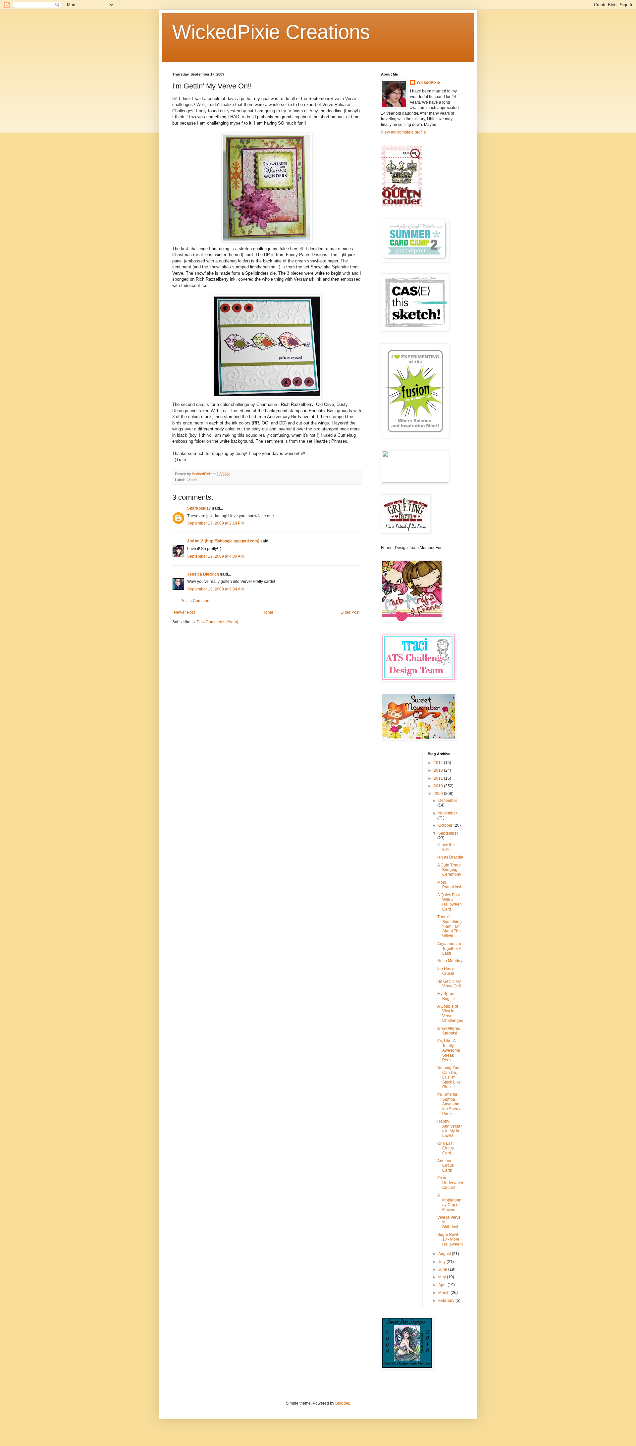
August (445, 1253)
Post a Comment (195, 600)
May (442, 1277)
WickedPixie (428, 82)
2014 (439, 762)
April (443, 1285)
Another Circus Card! (445, 1165)
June (443, 1269)
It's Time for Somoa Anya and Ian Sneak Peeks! (448, 1104)
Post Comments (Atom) (217, 622)
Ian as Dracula (450, 857)
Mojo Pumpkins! (449, 884)
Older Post (350, 612)
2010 (439, 786)
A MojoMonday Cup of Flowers (449, 1202)
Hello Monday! (450, 961)
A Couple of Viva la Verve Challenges (450, 1013)
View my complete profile (403, 132)
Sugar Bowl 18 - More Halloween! (450, 1239)
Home (267, 612)
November (447, 813)
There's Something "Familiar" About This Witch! (449, 926)
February (446, 1300)
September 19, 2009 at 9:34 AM (215, 589)
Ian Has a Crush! (445, 971)
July (442, 1261)
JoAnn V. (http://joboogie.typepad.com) (223, 541)
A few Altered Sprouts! (448, 1030)
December (447, 800)
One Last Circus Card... (445, 1148)
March (444, 1292)
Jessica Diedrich (203, 574)
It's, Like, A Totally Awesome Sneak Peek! (448, 1050)
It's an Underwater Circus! (450, 1183)
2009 (439, 793)
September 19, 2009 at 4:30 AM (215, 556)
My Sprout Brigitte (446, 996)
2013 (439, 770)
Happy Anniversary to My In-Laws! (449, 1128)
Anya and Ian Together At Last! (449, 948)
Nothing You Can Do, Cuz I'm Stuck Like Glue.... (449, 1077)
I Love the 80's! (446, 847)
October (445, 825)
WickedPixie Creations (271, 32)
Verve (192, 480)
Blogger (342, 1403)
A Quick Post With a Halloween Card (449, 902)
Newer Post (184, 612)
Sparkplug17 (199, 508)
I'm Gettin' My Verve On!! (449, 983)
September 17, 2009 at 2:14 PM (215, 523)
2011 (439, 778)
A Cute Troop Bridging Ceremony (449, 870)
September (448, 833)
